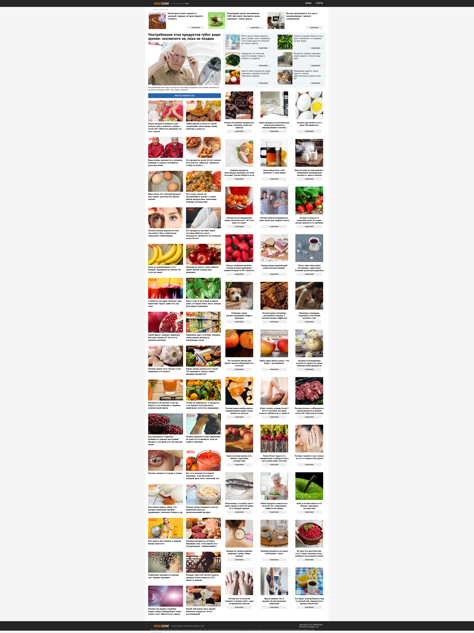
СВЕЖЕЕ (308, 3)
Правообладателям (156, 632)
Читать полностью (185, 95)
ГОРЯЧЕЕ (319, 3)
